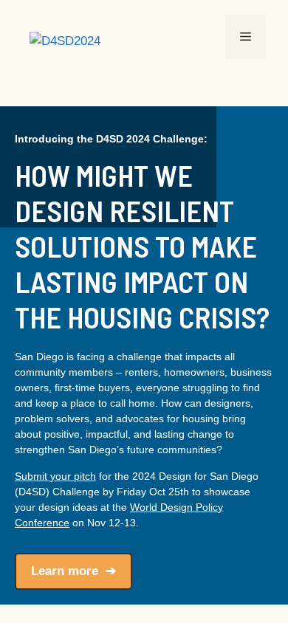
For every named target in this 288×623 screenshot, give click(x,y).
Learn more (64, 571)
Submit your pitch (55, 476)
